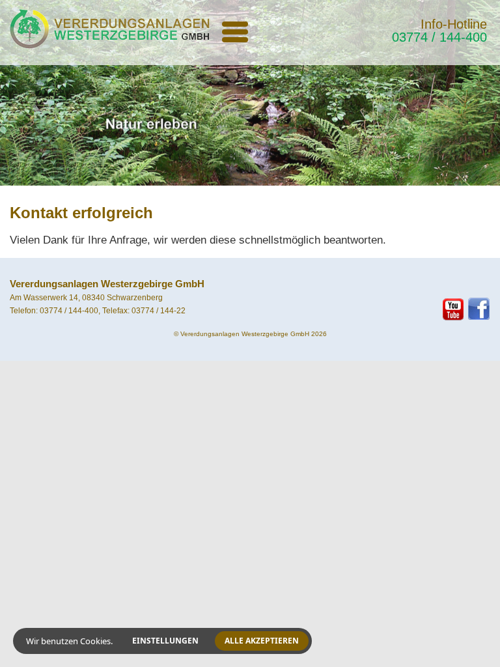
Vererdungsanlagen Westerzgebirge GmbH (244, 333)
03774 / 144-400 (439, 37)
